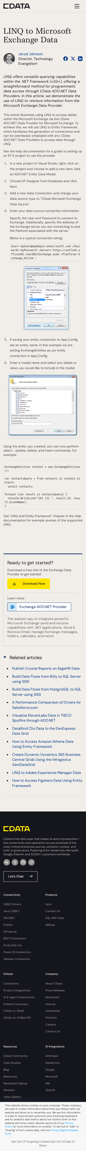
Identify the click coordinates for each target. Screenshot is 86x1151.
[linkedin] (6, 862)
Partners (51, 1017)
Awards (50, 1004)
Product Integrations (17, 990)
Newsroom (52, 997)
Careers (50, 1024)
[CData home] (20, 6)
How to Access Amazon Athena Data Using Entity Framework (42, 744)
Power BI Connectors (17, 952)
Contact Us (52, 1031)
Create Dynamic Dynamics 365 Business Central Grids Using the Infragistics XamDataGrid (46, 759)
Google (50, 1070)
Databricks (52, 1063)
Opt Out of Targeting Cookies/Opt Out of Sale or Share (43, 1143)
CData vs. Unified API (17, 1017)
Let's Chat (16, 876)
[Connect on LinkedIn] (80, 58)
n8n (47, 1083)
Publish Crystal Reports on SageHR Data (46, 668)
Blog (6, 1070)
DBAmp (50, 925)
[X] (15, 862)
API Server (10, 932)
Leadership (52, 1011)
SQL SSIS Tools (54, 918)
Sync (48, 904)
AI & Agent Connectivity (19, 997)
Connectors (11, 983)
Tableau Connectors (16, 959)
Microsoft (51, 1076)
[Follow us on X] (73, 58)
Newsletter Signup (15, 1083)
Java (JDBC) (11, 911)
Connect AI (52, 911)
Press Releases (55, 990)
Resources (10, 1076)
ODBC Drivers (12, 904)
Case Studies (12, 1063)
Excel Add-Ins (12, 945)
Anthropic (51, 1056)
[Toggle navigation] (76, 6)
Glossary (9, 1090)
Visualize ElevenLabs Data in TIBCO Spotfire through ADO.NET (41, 718)
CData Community (15, 1056)
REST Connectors (14, 938)
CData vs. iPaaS (13, 1011)
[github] (23, 862)
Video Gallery (12, 1097)
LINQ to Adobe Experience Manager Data (46, 772)
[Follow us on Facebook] (65, 58)
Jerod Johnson (30, 54)
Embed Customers (15, 1004)
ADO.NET (9, 918)
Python (8, 925)
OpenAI (50, 1090)
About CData (53, 983)
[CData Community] (31, 862)
